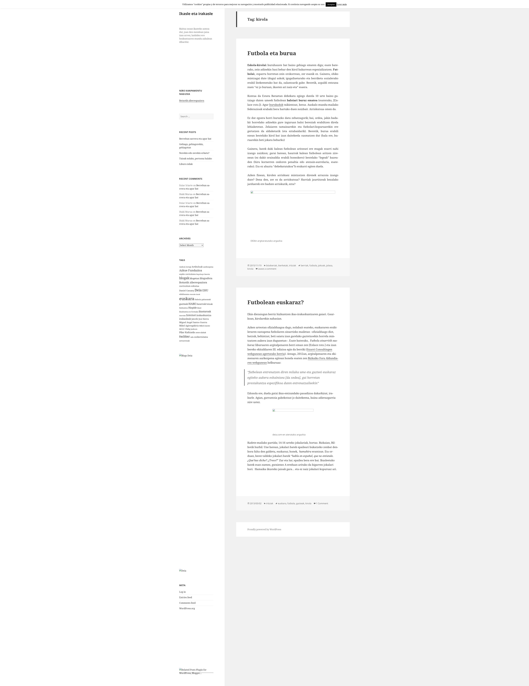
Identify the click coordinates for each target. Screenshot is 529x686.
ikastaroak (205, 311)
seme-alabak (200, 332)
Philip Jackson (191, 329)
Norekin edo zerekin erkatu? (194, 153)
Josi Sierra (204, 318)
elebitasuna (184, 294)
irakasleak (185, 318)
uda (192, 337)
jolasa (329, 265)
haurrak (201, 304)
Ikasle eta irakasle (196, 13)
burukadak (276, 105)
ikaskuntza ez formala (188, 311)
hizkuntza (183, 308)
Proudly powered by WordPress (264, 529)
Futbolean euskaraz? (275, 302)
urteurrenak (184, 340)
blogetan (194, 278)
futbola (198, 299)
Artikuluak (197, 266)
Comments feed (187, 602)
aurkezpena (208, 267)
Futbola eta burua (271, 53)
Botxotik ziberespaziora (191, 100)
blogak (184, 278)
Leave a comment (267, 268)
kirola (250, 268)
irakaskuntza (203, 315)
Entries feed (185, 597)
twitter (184, 336)
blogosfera (206, 278)
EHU (205, 290)
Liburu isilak (186, 164)
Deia (198, 290)
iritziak (292, 265)
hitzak (210, 304)
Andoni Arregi (185, 267)
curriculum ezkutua (189, 286)
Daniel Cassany (186, 290)
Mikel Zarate (204, 325)
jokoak (321, 265)
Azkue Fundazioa (190, 270)
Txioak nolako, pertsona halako (195, 158)
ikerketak (283, 265)
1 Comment (322, 503)
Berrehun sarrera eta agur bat (195, 138)
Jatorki (194, 318)
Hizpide (192, 307)
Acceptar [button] (331, 4)
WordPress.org (187, 608)
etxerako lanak (195, 294)
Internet (191, 315)
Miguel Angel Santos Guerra (193, 322)
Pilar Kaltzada (187, 332)
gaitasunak (206, 299)
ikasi (199, 308)
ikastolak (182, 316)
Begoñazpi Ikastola (203, 274)
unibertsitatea (201, 337)
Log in (182, 591)
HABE (192, 304)
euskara (186, 298)
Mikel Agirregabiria (189, 325)
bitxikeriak (271, 265)
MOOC (182, 329)
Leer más (342, 4)
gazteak (183, 304)
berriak (304, 265)
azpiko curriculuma (187, 274)
